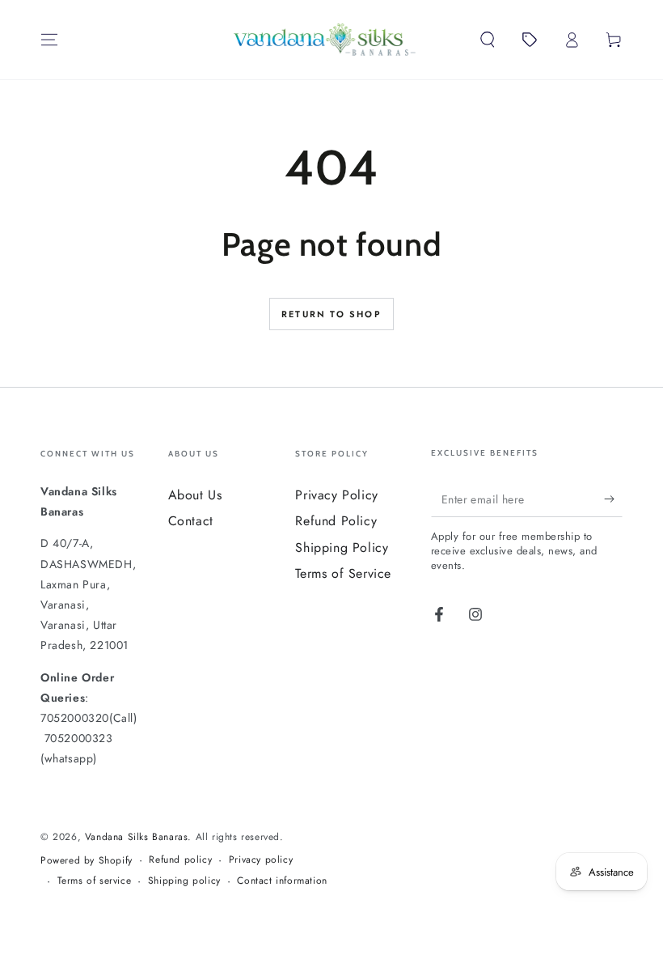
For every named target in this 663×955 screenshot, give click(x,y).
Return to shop (331, 314)
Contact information (282, 881)
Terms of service (94, 881)
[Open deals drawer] (530, 39)
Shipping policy (184, 881)
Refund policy (180, 860)
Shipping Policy (341, 547)
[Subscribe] (613, 498)
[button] (488, 39)
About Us (195, 495)
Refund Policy (336, 520)
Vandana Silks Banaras (136, 837)
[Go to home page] (325, 39)
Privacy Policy (336, 495)
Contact (190, 520)
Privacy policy (261, 860)
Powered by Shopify (86, 861)
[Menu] (49, 39)
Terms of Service (343, 573)
